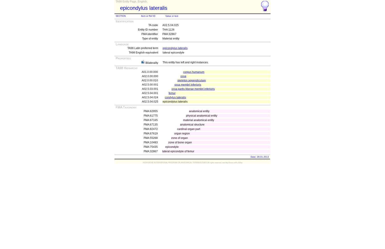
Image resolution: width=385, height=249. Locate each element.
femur (172, 93)
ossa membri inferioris (187, 84)
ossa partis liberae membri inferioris (193, 89)
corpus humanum (193, 72)
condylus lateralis (175, 97)
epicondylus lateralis (175, 48)
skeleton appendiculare (191, 80)
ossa (183, 76)
